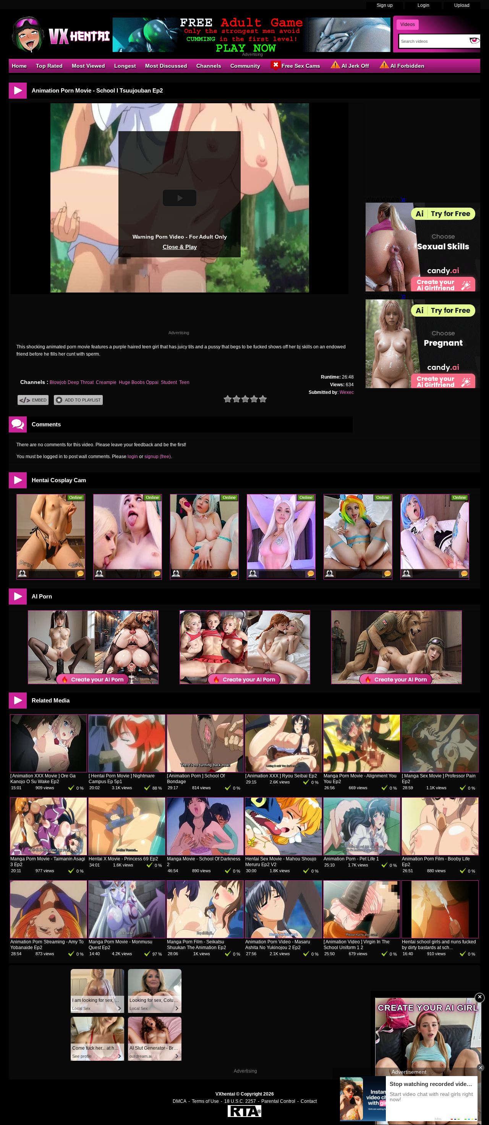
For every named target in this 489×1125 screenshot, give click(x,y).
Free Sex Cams (301, 66)
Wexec (347, 392)
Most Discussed (166, 66)
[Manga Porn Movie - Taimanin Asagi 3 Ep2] (48, 853)
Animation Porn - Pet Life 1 (351, 859)
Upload (462, 5)
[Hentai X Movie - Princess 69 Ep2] (127, 853)
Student (169, 382)
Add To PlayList (83, 400)
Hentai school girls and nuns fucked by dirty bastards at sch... (439, 944)
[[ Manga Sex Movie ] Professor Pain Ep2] (440, 770)
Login (423, 5)
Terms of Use (205, 1101)
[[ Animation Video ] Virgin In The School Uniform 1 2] (362, 936)
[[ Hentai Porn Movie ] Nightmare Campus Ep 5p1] (127, 770)
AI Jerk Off (355, 66)
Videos (407, 24)
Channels (208, 66)
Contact (309, 1101)
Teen (184, 382)
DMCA (179, 1101)
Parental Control (278, 1101)
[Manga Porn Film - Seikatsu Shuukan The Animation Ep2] (205, 936)
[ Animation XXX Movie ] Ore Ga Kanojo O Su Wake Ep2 (43, 778)
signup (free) (157, 456)
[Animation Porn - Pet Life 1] (362, 853)
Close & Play (180, 247)
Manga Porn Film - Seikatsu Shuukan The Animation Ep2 (196, 944)
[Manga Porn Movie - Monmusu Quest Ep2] (127, 936)
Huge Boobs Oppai (139, 382)
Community (245, 66)
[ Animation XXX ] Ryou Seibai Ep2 (281, 776)
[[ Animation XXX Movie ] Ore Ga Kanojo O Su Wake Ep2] (48, 770)
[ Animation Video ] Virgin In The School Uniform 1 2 (357, 944)
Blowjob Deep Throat (72, 382)
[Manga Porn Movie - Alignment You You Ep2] (362, 770)
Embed (39, 400)
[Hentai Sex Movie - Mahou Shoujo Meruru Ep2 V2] (283, 853)
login (133, 456)
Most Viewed (88, 66)
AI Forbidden (407, 66)
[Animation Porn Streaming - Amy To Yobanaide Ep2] (48, 936)
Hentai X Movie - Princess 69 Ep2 (123, 859)
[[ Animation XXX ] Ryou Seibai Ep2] (283, 770)
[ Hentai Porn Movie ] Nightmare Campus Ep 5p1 (122, 778)
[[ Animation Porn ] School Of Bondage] (205, 770)
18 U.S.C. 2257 (240, 1101)
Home (19, 66)
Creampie (106, 382)
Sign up (385, 5)
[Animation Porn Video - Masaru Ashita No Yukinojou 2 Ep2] (283, 936)
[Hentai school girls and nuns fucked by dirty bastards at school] (440, 936)
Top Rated (49, 66)
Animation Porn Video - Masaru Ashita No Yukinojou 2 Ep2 (277, 944)
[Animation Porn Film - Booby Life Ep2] (440, 853)
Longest (125, 66)
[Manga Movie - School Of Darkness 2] (205, 853)
